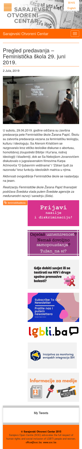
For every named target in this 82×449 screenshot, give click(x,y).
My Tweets (41, 413)
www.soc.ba (49, 442)
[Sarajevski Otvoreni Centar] (35, 14)
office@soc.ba (34, 442)
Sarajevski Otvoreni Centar (25, 33)
